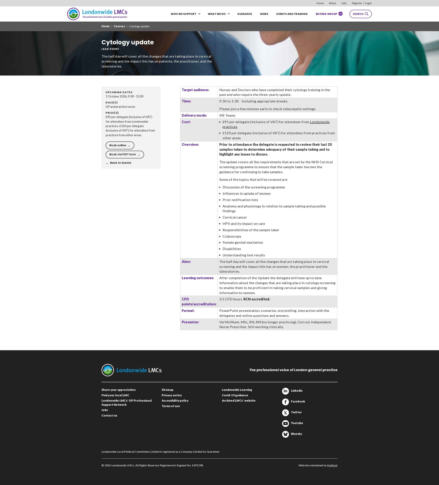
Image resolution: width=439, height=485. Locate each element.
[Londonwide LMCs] (97, 14)
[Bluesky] (285, 434)
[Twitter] (285, 412)
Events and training (292, 14)
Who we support (183, 14)
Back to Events (120, 163)
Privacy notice (172, 395)
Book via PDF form (122, 154)
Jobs (344, 3)
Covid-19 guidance (235, 395)
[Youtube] (285, 423)
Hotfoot (332, 465)
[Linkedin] (285, 391)
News (264, 14)
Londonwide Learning (237, 389)
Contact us (109, 415)
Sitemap (168, 389)
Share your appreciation (119, 389)
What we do (217, 14)
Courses (119, 26)
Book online (117, 145)
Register (357, 3)
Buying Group (326, 14)
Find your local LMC (115, 395)
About (332, 3)
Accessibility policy (175, 400)
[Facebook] (285, 402)
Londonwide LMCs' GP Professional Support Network (127, 402)
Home (320, 3)
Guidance (244, 14)
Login (368, 3)
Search (358, 14)
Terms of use (171, 406)
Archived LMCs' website (239, 400)
